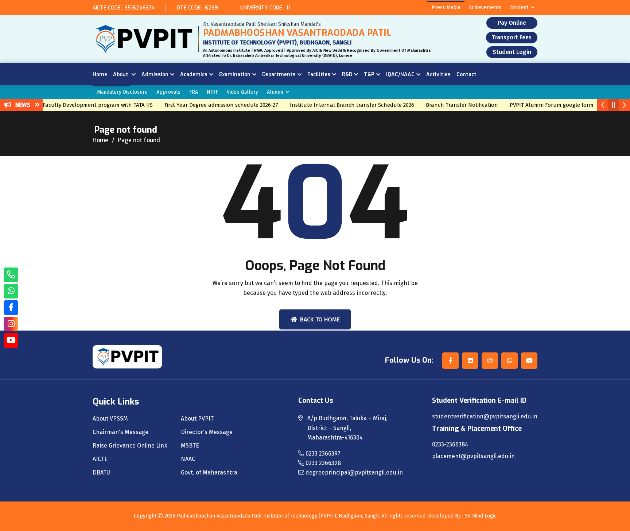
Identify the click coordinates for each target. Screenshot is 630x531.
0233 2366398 (322, 463)
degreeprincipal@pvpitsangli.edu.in (353, 472)
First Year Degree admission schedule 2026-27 (216, 105)
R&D (347, 74)
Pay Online (512, 22)
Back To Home (320, 319)
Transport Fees (512, 37)
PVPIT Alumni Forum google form (546, 105)
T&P (369, 74)
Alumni (275, 92)
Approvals (168, 92)
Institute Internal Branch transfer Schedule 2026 (347, 105)
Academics (193, 74)
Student (519, 7)
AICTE (100, 459)
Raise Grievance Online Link (130, 446)
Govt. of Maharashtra (209, 473)
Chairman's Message (120, 432)
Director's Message (207, 432)
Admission (154, 74)
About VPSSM (110, 419)
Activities (438, 74)
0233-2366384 (450, 445)
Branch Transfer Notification (457, 105)
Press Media (446, 7)
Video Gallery (242, 92)
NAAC (188, 459)
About (121, 74)
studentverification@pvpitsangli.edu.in (484, 416)
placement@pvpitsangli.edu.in (473, 456)
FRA (193, 92)
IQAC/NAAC (400, 74)
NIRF (212, 92)
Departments (279, 74)
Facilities (318, 74)
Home (100, 74)
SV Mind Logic (481, 516)
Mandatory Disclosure (122, 92)
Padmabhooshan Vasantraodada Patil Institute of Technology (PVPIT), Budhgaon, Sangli (278, 516)
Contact (466, 74)
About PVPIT (197, 419)
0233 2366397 (322, 453)
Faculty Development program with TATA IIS (92, 105)
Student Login (512, 51)
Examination (234, 74)
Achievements (485, 7)
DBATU (101, 473)
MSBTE (190, 446)
